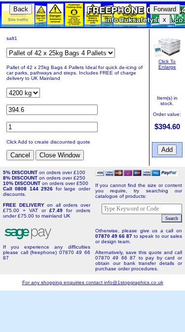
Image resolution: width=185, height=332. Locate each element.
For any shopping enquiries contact (63, 282)
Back (20, 9)
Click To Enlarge (167, 64)
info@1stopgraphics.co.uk (133, 282)
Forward (164, 9)
